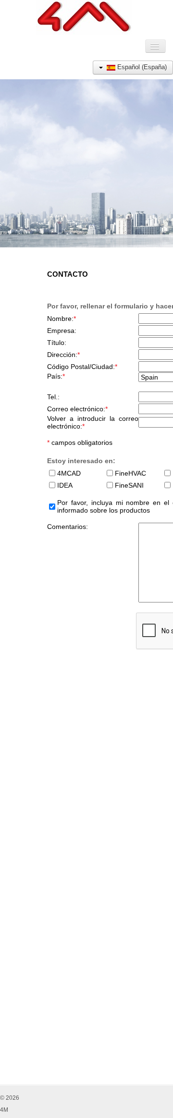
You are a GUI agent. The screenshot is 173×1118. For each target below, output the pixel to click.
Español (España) (141, 67)
